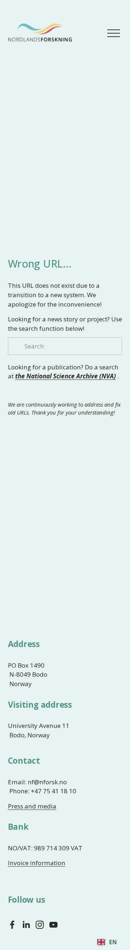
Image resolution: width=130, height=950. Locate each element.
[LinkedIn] (26, 924)
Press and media (32, 806)
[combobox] (107, 942)
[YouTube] (53, 924)
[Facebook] (12, 924)
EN (113, 942)
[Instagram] (39, 924)
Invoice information (36, 863)
